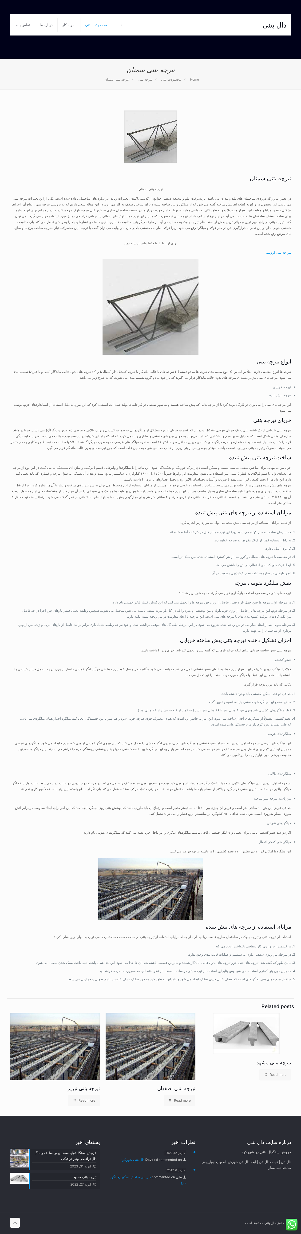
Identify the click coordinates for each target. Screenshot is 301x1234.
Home (194, 79)
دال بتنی (274, 25)
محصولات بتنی (171, 79)
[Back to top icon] (15, 1223)
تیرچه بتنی (145, 79)
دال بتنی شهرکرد (132, 1160)
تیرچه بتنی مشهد (274, 1062)
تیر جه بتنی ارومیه (278, 252)
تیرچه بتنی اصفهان (176, 1088)
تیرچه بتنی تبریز (83, 1088)
